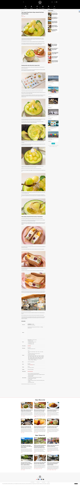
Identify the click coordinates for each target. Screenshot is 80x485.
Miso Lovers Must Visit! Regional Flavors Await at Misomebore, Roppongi (55, 22)
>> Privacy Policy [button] (48, 483)
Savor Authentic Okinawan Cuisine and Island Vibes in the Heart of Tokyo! (52, 427)
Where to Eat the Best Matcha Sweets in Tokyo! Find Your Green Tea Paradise (39, 410)
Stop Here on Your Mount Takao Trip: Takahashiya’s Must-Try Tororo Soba (26, 427)
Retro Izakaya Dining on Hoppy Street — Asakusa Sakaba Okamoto (54, 30)
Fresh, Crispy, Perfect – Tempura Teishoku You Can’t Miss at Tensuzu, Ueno (55, 18)
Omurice (37, 432)
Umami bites (40, 2)
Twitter (43, 479)
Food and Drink (23, 10)
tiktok (38, 479)
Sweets (24, 16)
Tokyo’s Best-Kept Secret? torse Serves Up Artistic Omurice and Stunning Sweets (40, 427)
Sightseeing (23, 438)
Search (23, 2)
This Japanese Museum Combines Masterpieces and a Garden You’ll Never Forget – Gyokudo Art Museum (26, 463)
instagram (41, 479)
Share (79, 10)
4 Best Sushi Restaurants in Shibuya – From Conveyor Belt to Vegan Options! (55, 57)
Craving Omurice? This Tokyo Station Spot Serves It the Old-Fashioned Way (53, 410)
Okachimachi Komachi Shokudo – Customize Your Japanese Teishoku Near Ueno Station (55, 26)
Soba (23, 432)
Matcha (35, 416)
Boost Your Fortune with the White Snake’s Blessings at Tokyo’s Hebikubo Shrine (40, 463)
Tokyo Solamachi (31, 364)
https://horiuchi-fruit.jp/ (30, 371)
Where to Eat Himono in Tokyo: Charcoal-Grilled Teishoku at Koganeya (54, 45)
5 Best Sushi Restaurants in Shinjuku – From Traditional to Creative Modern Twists (55, 61)
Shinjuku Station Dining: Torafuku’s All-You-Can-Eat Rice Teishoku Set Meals (55, 14)
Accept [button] (76, 483)
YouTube (36, 479)
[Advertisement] (27, 390)
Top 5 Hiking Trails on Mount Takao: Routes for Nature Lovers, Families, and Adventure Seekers (26, 446)
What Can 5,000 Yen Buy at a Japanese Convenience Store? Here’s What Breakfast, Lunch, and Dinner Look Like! (55, 49)
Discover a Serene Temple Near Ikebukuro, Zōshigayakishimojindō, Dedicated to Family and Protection (53, 463)
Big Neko (23, 15)
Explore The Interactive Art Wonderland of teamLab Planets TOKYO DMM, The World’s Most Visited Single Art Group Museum (40, 446)
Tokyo (22, 16)
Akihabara (49, 451)
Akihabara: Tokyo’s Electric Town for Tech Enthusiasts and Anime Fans (53, 446)
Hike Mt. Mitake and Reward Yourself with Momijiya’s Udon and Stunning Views (27, 410)
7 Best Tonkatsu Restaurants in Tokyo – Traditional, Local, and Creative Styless (55, 53)
